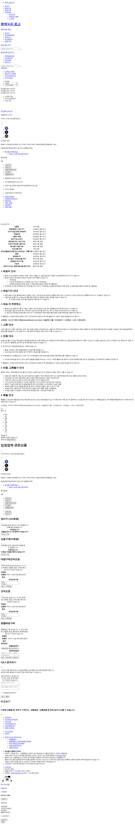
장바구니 (8, 37)
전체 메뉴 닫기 (6, 45)
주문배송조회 (9, 35)
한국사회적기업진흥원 (17, 743)
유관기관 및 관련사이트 (13, 737)
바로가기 (4, 788)
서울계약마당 (13, 747)
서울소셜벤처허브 (15, 745)
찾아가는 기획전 (10, 74)
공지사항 (12, 14)
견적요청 (8, 586)
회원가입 (8, 8)
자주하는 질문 (14, 16)
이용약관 (8, 717)
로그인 (7, 6)
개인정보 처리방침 (11, 719)
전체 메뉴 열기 (6, 29)
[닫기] (1, 564)
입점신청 (8, 10)
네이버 (7, 733)
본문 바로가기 (10, 2)
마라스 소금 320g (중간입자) (18, 154)
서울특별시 (13, 739)
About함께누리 (10, 726)
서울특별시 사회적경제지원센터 (20, 741)
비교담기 (8, 172)
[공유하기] (1, 124)
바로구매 (8, 165)
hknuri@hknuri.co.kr (17, 773)
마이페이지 (9, 39)
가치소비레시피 (10, 76)
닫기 (12, 52)
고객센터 (8, 12)
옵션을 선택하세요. (11, 152)
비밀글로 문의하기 (9, 693)
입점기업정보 (9, 728)
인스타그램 (9, 731)
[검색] (20, 49)
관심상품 (8, 60)
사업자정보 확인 (60, 755)
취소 (3, 696)
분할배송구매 (9, 174)
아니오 (3, 534)
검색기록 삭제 (6, 52)
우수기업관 (9, 78)
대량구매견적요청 (11, 169)
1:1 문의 (11, 19)
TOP (3, 822)
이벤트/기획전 (10, 71)
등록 (7, 696)
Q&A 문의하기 (11, 439)
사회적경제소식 (10, 724)
